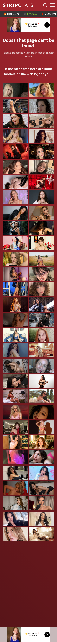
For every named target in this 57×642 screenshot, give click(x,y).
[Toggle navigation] (52, 5)
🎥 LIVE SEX (30, 13)
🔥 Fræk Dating (11, 13)
